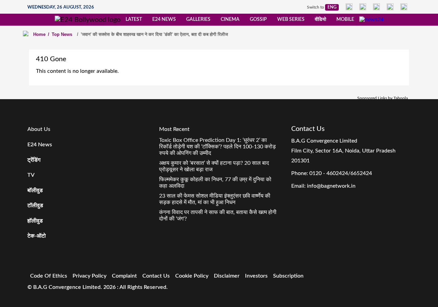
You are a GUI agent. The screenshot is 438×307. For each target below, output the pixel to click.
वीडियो (320, 19)
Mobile (345, 19)
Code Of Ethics (48, 276)
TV (31, 175)
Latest (134, 19)
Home (39, 34)
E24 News (164, 19)
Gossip (258, 19)
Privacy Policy (89, 276)
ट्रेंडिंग (33, 160)
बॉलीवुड (35, 190)
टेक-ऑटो (36, 236)
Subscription (288, 276)
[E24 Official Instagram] (362, 6)
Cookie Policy (191, 276)
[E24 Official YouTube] (403, 6)
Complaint (124, 276)
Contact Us (156, 276)
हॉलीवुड (35, 221)
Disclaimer (227, 276)
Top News (60, 34)
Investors (256, 276)
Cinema (230, 19)
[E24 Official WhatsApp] (390, 6)
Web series (291, 19)
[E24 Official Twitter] (376, 6)
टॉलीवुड (35, 205)
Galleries (198, 19)
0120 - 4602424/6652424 (340, 173)
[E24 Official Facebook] (349, 6)
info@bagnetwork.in (331, 186)
